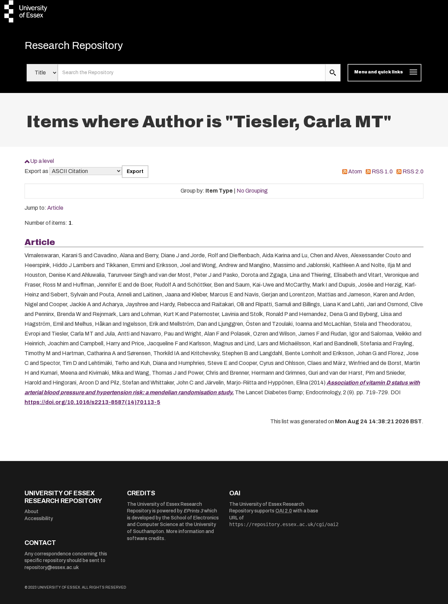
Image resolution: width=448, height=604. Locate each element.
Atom (355, 171)
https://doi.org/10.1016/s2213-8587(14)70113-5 (92, 402)
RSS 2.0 (413, 171)
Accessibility (38, 518)
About (31, 511)
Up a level (42, 161)
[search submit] (333, 72)
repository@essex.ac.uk (51, 567)
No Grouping (252, 191)
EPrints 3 (193, 510)
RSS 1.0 (382, 171)
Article (55, 208)
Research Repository (73, 45)
